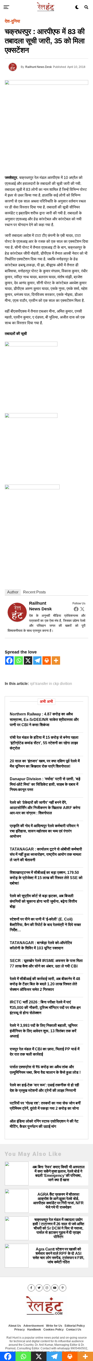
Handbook (34, 1329)
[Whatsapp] (19, 660)
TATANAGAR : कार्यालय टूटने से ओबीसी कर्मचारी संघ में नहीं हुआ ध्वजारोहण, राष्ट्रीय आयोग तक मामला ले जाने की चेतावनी (46, 854)
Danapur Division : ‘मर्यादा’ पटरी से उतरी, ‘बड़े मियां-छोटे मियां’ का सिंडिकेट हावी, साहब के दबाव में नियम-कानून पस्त (45, 784)
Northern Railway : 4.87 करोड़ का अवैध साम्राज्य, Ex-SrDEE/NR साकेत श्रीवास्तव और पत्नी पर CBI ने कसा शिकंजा (44, 719)
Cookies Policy (53, 1329)
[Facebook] (76, 609)
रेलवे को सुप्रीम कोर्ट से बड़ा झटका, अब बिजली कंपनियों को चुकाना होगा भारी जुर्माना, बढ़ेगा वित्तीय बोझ (43, 901)
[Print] (46, 660)
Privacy (19, 1329)
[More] (56, 660)
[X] (28, 660)
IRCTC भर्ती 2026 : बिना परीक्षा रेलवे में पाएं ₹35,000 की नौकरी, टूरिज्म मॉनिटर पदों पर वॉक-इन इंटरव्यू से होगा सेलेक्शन (45, 1007)
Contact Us (73, 1329)
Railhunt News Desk (38, 67)
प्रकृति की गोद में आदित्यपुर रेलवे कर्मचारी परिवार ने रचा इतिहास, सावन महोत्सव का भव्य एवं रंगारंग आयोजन (44, 831)
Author (12, 592)
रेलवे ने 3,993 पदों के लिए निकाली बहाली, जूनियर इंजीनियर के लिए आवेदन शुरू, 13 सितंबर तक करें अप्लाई (44, 1030)
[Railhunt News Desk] (17, 620)
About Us (14, 1325)
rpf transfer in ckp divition (51, 684)
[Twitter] (82, 609)
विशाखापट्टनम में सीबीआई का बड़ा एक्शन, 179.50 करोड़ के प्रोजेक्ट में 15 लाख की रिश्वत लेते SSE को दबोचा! (46, 877)
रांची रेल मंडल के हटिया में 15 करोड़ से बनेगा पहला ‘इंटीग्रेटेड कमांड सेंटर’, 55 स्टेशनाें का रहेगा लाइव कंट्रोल (44, 742)
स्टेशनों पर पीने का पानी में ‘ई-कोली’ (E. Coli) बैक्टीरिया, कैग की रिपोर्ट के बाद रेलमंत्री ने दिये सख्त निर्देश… (45, 924)
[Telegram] (37, 660)
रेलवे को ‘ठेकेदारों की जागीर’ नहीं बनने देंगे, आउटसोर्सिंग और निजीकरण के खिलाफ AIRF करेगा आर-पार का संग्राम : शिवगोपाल (45, 807)
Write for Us (54, 1325)
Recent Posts (34, 592)
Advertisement (33, 1325)
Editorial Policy (75, 1325)
